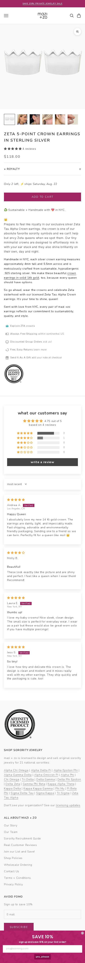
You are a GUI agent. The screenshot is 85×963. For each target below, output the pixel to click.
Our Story (10, 825)
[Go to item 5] (60, 119)
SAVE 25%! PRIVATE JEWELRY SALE (42, 3)
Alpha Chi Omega (16, 770)
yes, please (42, 956)
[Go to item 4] (47, 119)
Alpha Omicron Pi (46, 775)
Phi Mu (59, 788)
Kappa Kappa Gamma (38, 788)
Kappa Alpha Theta (61, 784)
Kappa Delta (12, 788)
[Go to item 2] (22, 119)
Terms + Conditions (17, 878)
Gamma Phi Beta (34, 784)
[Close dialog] (82, 933)
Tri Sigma (63, 793)
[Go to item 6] (72, 119)
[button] (13, 149)
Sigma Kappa (45, 793)
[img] (16, 500)
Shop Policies (13, 858)
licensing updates (68, 805)
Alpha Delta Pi (41, 770)
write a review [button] (42, 462)
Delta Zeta (13, 784)
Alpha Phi (67, 775)
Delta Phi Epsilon (69, 779)
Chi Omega (11, 779)
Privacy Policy (13, 884)
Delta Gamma (45, 779)
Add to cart (43, 197)
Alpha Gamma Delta (18, 775)
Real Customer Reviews (20, 845)
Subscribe (19, 927)
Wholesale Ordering (18, 865)
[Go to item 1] (9, 119)
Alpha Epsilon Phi (66, 770)
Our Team (11, 832)
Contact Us (11, 871)
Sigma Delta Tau (22, 793)
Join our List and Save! (19, 851)
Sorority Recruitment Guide (22, 838)
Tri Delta (28, 779)
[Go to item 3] (34, 119)
